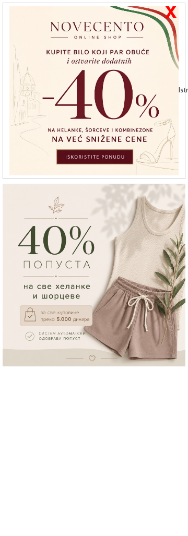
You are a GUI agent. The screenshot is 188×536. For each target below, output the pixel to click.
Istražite (182, 90)
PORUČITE (97, 390)
